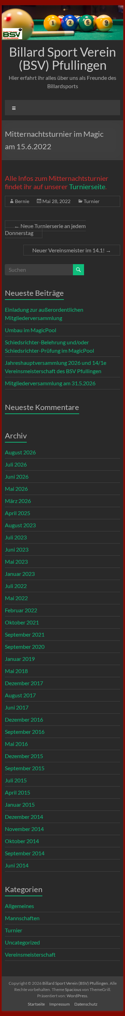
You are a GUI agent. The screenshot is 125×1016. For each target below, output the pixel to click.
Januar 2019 (20, 658)
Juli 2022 (16, 585)
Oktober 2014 (22, 841)
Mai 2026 (16, 488)
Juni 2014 (16, 865)
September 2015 (24, 768)
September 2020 (24, 646)
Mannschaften (22, 918)
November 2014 (24, 828)
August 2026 (20, 452)
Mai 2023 (16, 561)
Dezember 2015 (24, 756)
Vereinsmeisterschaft (30, 954)
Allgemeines (19, 905)
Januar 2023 (20, 573)
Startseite (36, 1004)
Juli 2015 (16, 780)
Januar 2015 (20, 804)
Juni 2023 (16, 549)
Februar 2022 (21, 610)
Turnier (92, 201)
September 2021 (24, 634)
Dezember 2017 (24, 683)
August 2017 (20, 695)
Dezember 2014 (24, 816)
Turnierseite (87, 186)
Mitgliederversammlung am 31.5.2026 (50, 383)
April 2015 (17, 792)
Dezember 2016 (24, 719)
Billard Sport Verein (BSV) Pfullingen (62, 58)
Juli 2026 (16, 464)
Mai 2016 (16, 743)
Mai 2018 (16, 670)
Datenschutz (86, 1004)
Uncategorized (22, 942)
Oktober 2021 (22, 622)
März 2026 (18, 500)
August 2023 (20, 525)
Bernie (22, 201)
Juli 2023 (16, 537)
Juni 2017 (16, 707)
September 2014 (24, 853)
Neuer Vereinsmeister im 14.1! (71, 250)
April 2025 (17, 513)
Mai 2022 (16, 598)
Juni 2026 (16, 476)
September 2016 (24, 731)
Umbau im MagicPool (30, 330)
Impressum (59, 1004)
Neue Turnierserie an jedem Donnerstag (45, 229)
